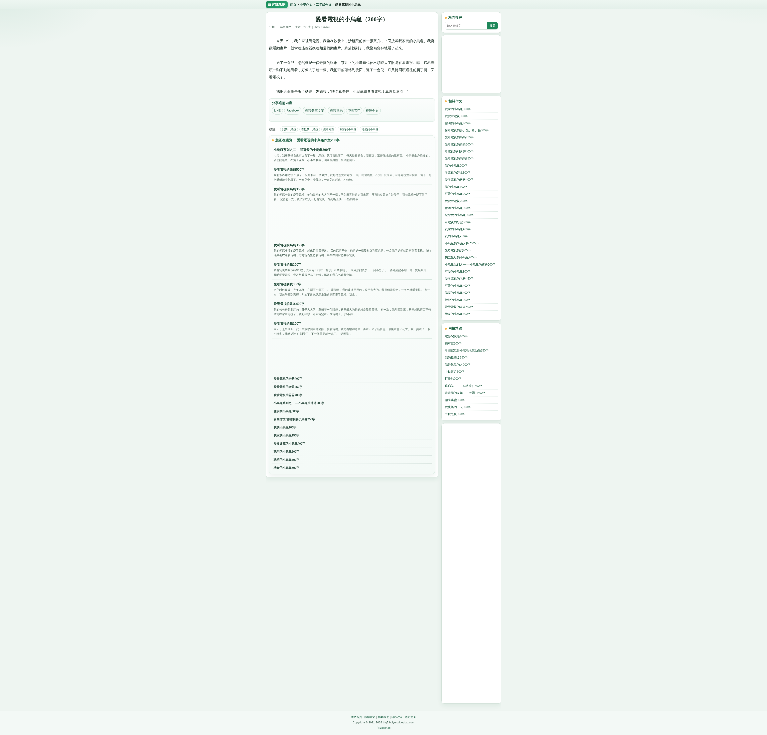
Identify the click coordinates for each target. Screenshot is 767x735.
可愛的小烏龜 (370, 129)
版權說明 (370, 717)
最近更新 (410, 717)
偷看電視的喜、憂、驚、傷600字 (467, 130)
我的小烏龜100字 (285, 427)
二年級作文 (324, 4)
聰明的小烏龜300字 (286, 459)
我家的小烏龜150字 (286, 435)
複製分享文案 (314, 110)
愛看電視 (328, 129)
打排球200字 (453, 378)
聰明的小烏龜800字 (286, 411)
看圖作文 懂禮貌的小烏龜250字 (294, 419)
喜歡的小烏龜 (309, 129)
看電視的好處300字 (458, 172)
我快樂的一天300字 (458, 407)
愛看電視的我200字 (458, 250)
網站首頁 (356, 717)
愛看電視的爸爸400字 (288, 395)
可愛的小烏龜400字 (458, 285)
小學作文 (306, 4)
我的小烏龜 (289, 129)
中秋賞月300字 (455, 371)
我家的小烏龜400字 (458, 229)
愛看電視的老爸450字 (288, 386)
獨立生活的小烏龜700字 (461, 257)
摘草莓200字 (453, 343)
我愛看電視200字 (456, 201)
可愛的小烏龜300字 (458, 193)
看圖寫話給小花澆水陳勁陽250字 (467, 350)
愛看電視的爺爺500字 (459, 144)
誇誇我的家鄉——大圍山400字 (465, 392)
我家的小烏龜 (348, 129)
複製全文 (372, 110)
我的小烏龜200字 (456, 165)
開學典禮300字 (455, 400)
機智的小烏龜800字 (286, 467)
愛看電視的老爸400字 (288, 378)
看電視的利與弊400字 (459, 151)
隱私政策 (397, 717)
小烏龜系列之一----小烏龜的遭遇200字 (299, 403)
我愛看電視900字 (456, 116)
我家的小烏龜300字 (458, 109)
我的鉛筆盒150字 (456, 357)
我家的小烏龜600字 (458, 314)
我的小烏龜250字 (456, 236)
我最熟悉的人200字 (458, 364)
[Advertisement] (352, 222)
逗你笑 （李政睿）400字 (464, 385)
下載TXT (354, 110)
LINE (277, 110)
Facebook (292, 110)
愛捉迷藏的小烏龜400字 (289, 443)
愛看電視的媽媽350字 (459, 137)
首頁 (293, 4)
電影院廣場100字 (456, 336)
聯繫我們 (383, 717)
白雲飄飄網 (383, 727)
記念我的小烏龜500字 (459, 215)
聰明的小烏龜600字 (286, 451)
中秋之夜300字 (455, 414)
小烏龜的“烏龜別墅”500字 (462, 243)
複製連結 (336, 110)
